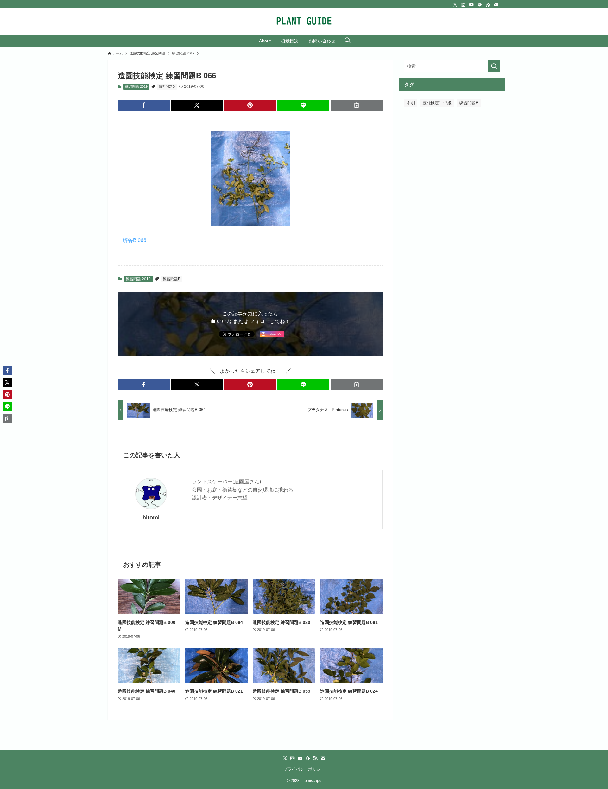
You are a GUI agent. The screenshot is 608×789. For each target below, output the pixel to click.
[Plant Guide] (304, 21)
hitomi (151, 517)
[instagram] (463, 4)
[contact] (496, 4)
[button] (144, 105)
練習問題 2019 (136, 86)
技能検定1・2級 (437, 102)
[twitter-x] (455, 4)
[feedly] (480, 4)
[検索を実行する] (494, 66)
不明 (411, 102)
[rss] (488, 4)
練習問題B (167, 86)
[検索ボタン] (347, 41)
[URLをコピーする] (357, 105)
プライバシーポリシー (304, 769)
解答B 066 (134, 240)
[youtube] (471, 4)
